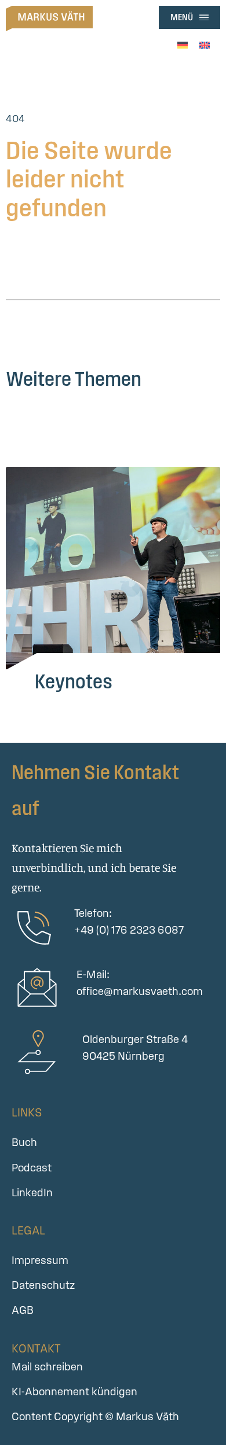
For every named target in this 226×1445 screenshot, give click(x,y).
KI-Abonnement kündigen (74, 1391)
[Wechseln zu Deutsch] (183, 43)
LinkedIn (32, 1192)
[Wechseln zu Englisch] (205, 43)
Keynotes (73, 681)
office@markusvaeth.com (139, 991)
